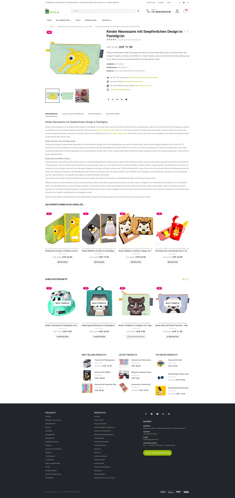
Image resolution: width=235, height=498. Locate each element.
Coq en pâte (119, 71)
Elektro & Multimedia (52, 463)
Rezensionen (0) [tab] (94, 114)
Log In (169, 2)
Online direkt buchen (101, 442)
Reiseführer (49, 478)
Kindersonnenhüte (59, 323)
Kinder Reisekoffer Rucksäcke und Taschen (104, 323)
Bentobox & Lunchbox (53, 420)
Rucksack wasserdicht (53, 449)
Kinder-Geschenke (59, 248)
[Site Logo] (52, 11)
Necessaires (49, 438)
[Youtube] (184, 2)
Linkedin (168, 413)
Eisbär (99, 130)
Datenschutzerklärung (102, 467)
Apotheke (48, 431)
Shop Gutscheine (100, 424)
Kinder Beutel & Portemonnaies (134, 71)
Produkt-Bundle (71, 248)
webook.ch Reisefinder (102, 431)
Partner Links (98, 420)
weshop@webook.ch (151, 439)
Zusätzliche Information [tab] (73, 114)
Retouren (97, 449)
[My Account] (177, 11)
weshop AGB (99, 463)
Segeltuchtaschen (51, 442)
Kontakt (161, 2)
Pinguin (112, 130)
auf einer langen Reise (118, 133)
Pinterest (151, 413)
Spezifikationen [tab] (112, 114)
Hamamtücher (50, 424)
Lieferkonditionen (100, 456)
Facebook (108, 99)
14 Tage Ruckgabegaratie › (120, 90)
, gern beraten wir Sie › (143, 86)
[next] (188, 31)
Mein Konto (151, 2)
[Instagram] (188, 2)
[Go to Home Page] (46, 26)
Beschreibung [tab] (51, 114)
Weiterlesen (62, 262)
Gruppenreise (99, 438)
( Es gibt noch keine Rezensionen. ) (130, 40)
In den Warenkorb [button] (137, 337)
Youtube (157, 413)
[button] (46, 58)
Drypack (48, 452)
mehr (121, 130)
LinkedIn (117, 99)
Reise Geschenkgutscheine (104, 434)
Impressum (98, 470)
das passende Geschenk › (133, 81)
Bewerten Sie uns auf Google (104, 478)
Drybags (48, 445)
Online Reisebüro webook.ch (104, 427)
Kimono (48, 427)
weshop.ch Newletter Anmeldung (157, 453)
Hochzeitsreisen (100, 445)
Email (126, 99)
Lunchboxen (49, 460)
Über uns (97, 452)
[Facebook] (179, 2)
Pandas (105, 130)
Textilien (48, 416)
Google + (122, 99)
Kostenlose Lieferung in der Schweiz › (144, 77)
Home (49, 20)
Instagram (163, 413)
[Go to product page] (87, 363)
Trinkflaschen (50, 456)
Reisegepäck (50, 434)
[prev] (184, 31)
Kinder (47, 467)
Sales (78, 20)
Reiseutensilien (99, 474)
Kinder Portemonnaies (53, 474)
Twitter (113, 99)
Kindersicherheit (51, 470)
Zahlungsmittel (99, 460)
